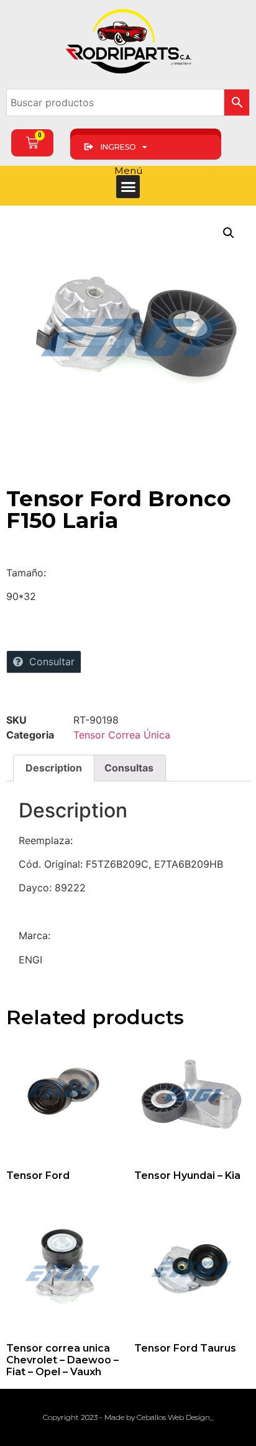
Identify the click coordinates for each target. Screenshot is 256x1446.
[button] (128, 187)
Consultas (128, 768)
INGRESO (118, 147)
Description (53, 768)
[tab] (53, 768)
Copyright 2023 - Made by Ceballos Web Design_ (128, 1417)
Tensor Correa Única (121, 735)
